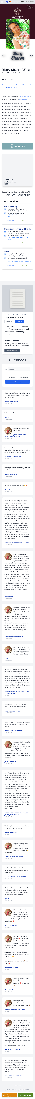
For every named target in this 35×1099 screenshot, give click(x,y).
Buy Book (19, 321)
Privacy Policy (12, 1091)
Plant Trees (24, 220)
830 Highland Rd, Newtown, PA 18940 (19, 262)
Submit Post (17, 382)
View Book (9, 321)
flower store (23, 99)
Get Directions (10, 220)
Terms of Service (22, 1091)
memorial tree (24, 96)
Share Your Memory (12, 350)
